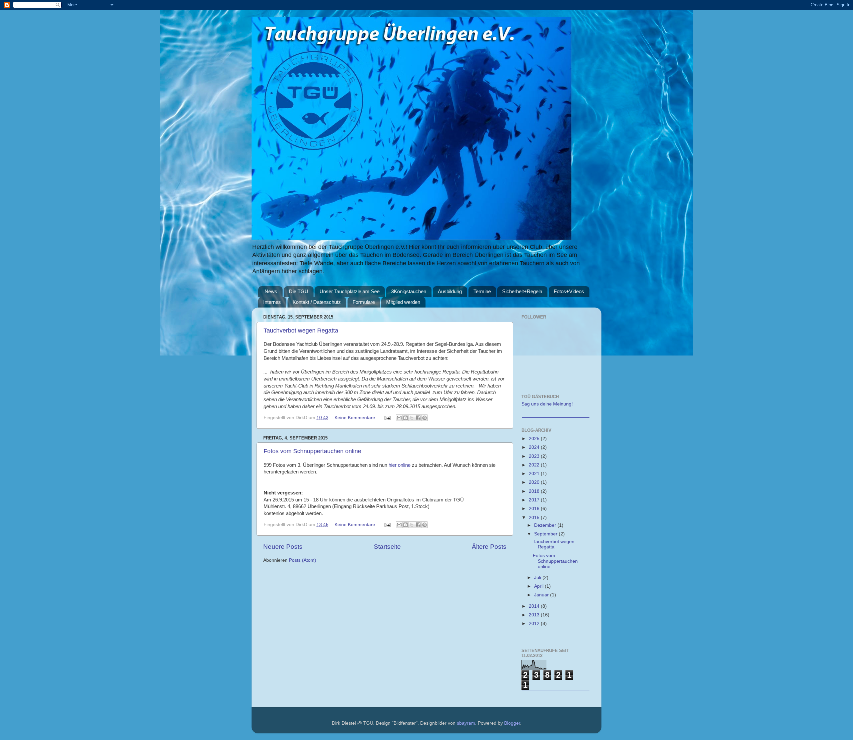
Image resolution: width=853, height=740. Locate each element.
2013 (535, 614)
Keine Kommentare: (356, 417)
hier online (400, 465)
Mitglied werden (403, 302)
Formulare (364, 302)
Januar (542, 594)
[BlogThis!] (405, 417)
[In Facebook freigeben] (418, 417)
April (539, 586)
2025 (535, 438)
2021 (535, 473)
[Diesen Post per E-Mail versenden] (399, 417)
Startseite (387, 546)
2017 (535, 499)
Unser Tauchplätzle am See (350, 291)
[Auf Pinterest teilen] (424, 417)
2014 (535, 606)
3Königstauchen (408, 291)
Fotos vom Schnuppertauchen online (312, 451)
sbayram (466, 723)
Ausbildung (450, 291)
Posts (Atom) (302, 560)
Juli (538, 577)
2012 (535, 623)
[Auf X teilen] (412, 417)
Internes (272, 302)
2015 (535, 517)
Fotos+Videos (569, 291)
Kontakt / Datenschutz (317, 302)
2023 (535, 456)
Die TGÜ (298, 291)
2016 (535, 508)
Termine (482, 291)
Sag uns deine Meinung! (547, 403)
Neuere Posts (283, 546)
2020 (535, 482)
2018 (535, 491)
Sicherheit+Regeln (522, 291)
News (271, 291)
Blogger (512, 723)
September (546, 533)
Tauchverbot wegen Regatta (301, 330)
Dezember (545, 525)
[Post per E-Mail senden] (387, 417)
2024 (535, 447)
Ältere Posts (489, 546)
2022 (535, 464)
